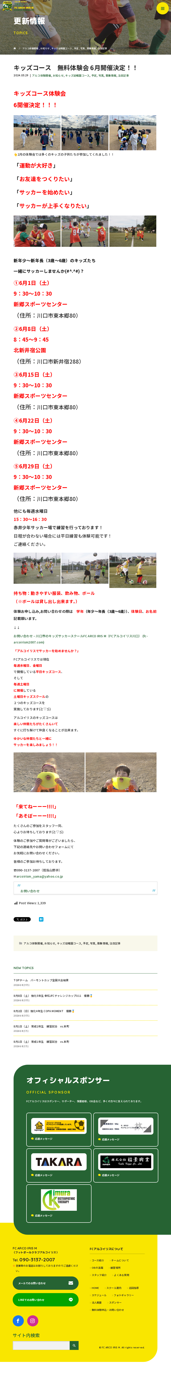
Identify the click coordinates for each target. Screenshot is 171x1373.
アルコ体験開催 (41, 75)
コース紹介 (98, 1260)
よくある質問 (121, 1275)
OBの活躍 (97, 1267)
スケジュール (99, 1295)
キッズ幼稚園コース (77, 75)
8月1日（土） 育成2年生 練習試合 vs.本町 (41, 1026)
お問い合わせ (29, 891)
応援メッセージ (44, 1138)
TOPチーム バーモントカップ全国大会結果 (42, 980)
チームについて (120, 1260)
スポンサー (115, 1302)
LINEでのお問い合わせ (31, 1300)
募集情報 (111, 75)
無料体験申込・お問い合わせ (108, 1310)
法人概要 (97, 1302)
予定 (94, 75)
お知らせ (58, 75)
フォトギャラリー (124, 1295)
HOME (95, 1288)
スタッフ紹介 (99, 1275)
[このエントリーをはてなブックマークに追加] (41, 919)
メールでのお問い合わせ (32, 1283)
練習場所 (115, 1267)
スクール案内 (113, 1288)
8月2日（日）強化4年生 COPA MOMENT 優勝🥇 (44, 1011)
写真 (101, 75)
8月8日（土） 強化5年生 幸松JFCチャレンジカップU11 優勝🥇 (53, 995)
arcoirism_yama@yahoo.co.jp (39, 876)
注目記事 (123, 75)
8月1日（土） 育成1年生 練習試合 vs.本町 (41, 1041)
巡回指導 (134, 1288)
